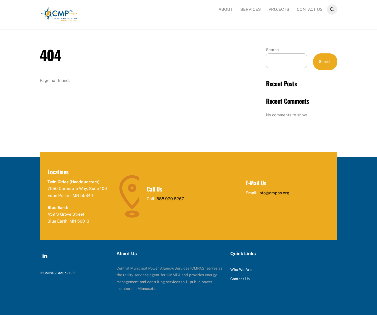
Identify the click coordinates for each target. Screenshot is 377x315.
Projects (279, 9)
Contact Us (310, 9)
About (226, 9)
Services (250, 9)
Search (272, 49)
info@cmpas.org (274, 192)
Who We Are (241, 269)
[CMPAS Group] (59, 19)
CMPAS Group (54, 273)
